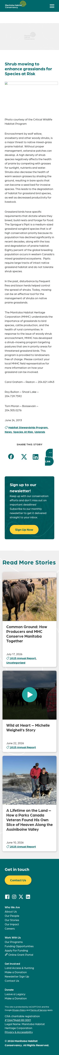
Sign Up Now (24, 529)
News (8, 431)
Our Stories (12, 920)
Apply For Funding (16, 950)
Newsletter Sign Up (17, 976)
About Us (11, 911)
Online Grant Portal (20, 954)
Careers (10, 928)
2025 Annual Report (23, 658)
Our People (12, 915)
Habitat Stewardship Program (28, 427)
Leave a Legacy (15, 994)
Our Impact (12, 924)
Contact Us (18, 880)
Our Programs (14, 942)
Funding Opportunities (19, 946)
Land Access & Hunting (19, 968)
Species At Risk (23, 431)
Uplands (39, 431)
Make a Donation (16, 972)
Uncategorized (15, 662)
